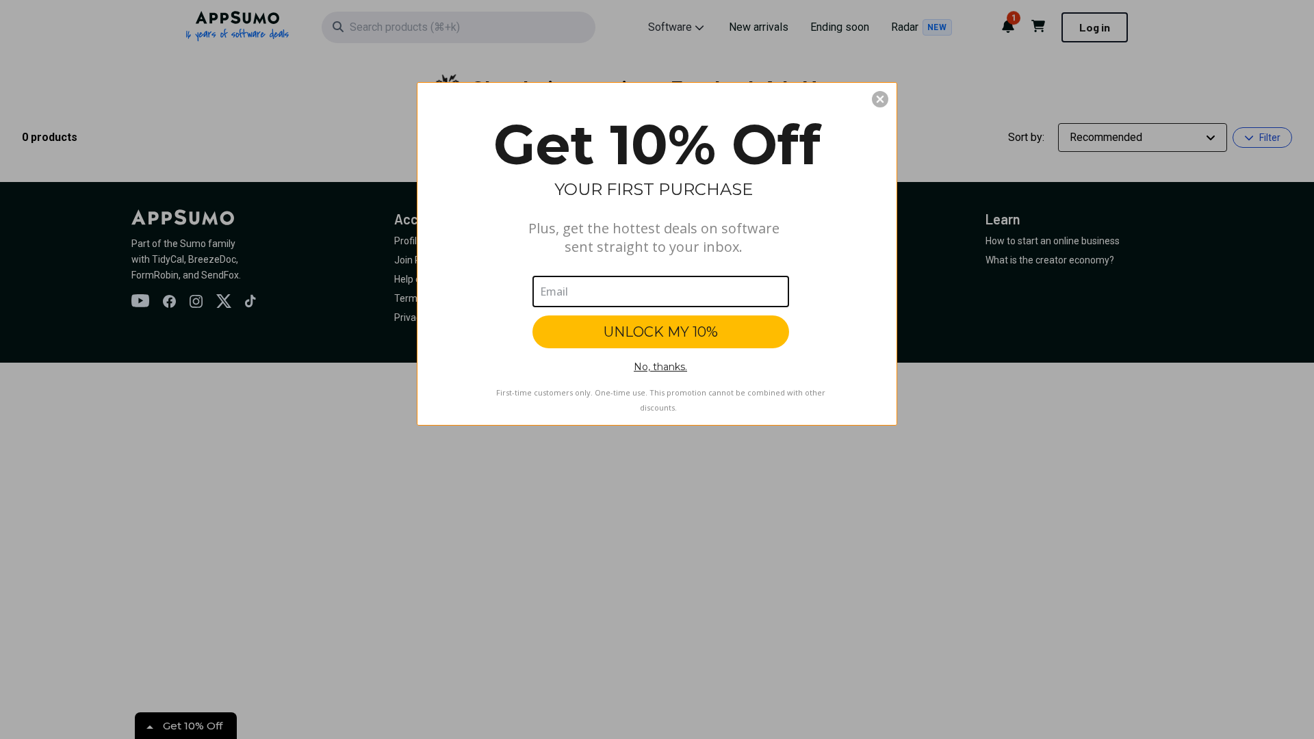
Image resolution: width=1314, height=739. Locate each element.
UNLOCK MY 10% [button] (661, 332)
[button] (880, 99)
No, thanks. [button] (660, 367)
